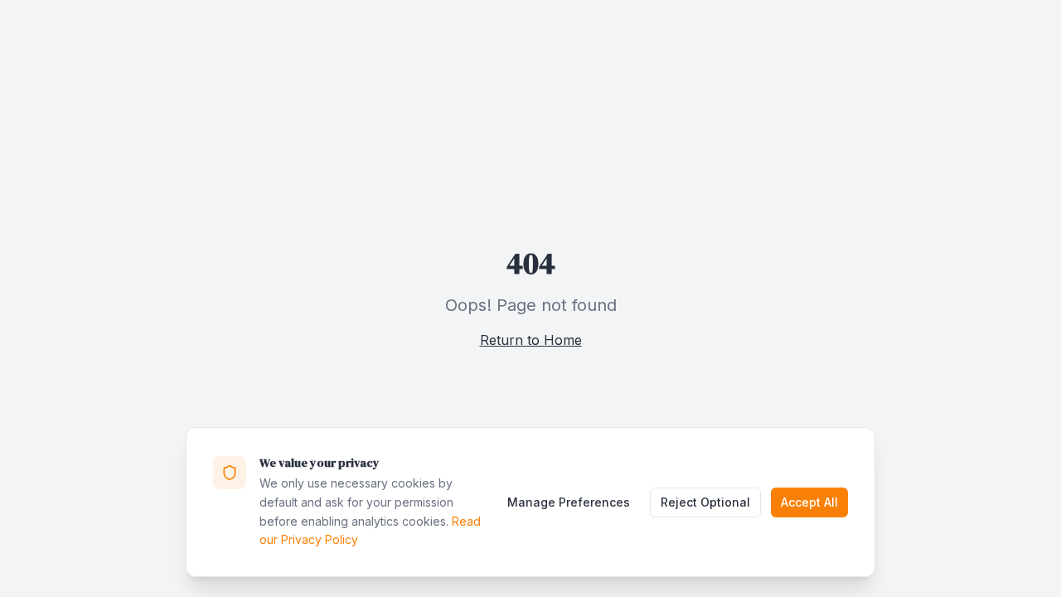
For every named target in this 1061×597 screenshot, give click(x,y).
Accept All (809, 502)
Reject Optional (705, 502)
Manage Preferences (568, 502)
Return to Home (531, 340)
